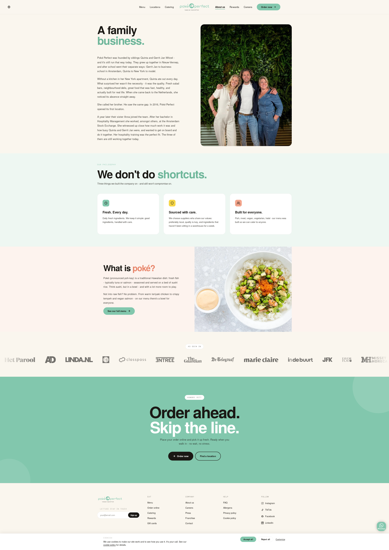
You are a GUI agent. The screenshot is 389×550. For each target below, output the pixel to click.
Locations (155, 7)
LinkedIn (269, 522)
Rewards (234, 7)
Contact (189, 523)
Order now (266, 7)
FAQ (225, 502)
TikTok (268, 509)
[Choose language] (9, 7)
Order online (153, 507)
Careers (248, 7)
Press (188, 512)
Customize (280, 539)
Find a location (208, 456)
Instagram (270, 503)
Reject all (265, 539)
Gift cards (152, 523)
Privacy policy (229, 512)
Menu (142, 7)
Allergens (227, 507)
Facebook (270, 516)
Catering (169, 7)
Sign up (134, 515)
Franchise (190, 518)
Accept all (248, 539)
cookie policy (109, 544)
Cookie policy (229, 518)
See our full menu (117, 311)
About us (220, 7)
